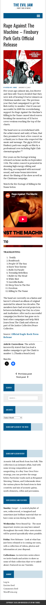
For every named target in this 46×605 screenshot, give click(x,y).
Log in (6, 582)
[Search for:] (23, 397)
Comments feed (10, 588)
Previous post (25, 373)
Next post (21, 377)
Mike (15, 87)
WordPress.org (10, 592)
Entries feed (9, 585)
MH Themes (36, 602)
